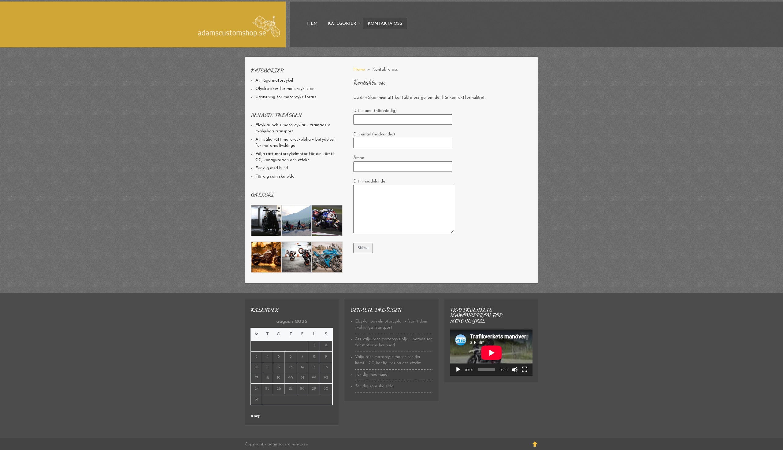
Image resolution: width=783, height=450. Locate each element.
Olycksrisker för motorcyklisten (284, 89)
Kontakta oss (385, 23)
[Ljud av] (515, 370)
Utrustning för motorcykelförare (286, 97)
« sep (255, 416)
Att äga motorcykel (274, 80)
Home (359, 69)
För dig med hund (271, 168)
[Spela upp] (458, 370)
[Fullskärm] (524, 370)
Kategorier (344, 23)
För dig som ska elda (275, 176)
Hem (312, 23)
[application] (491, 353)
